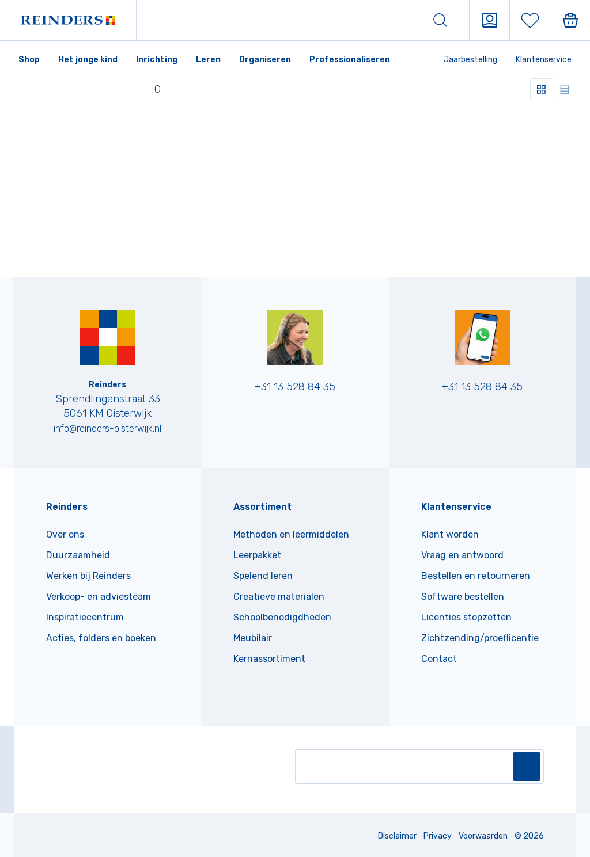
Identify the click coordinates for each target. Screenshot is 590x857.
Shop (29, 59)
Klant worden (450, 534)
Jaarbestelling (470, 59)
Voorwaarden (483, 836)
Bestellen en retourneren (475, 575)
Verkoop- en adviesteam (98, 596)
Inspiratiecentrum (85, 617)
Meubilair (252, 638)
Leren (208, 59)
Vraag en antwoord (462, 555)
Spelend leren (263, 575)
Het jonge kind (88, 59)
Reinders (67, 506)
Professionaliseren (349, 59)
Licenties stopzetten (466, 617)
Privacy (437, 836)
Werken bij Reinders (88, 575)
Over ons (65, 534)
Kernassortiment (269, 658)
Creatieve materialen (278, 596)
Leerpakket (257, 555)
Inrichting (156, 59)
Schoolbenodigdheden (282, 617)
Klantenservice (544, 59)
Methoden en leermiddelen (291, 534)
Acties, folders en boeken (101, 638)
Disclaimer (397, 836)
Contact (439, 658)
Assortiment (262, 506)
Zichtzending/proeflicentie (480, 638)
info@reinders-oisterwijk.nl (107, 428)
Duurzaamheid (78, 555)
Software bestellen (462, 596)
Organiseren (265, 59)
